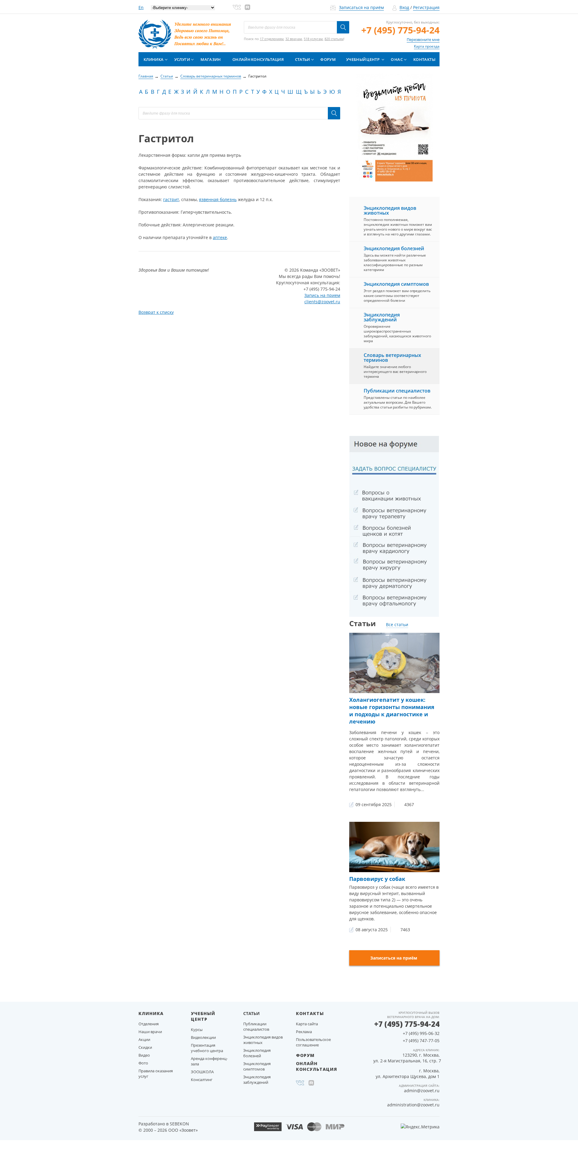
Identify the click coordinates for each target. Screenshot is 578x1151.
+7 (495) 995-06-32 (421, 1033)
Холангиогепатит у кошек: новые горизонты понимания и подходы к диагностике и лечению (391, 710)
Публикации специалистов (397, 390)
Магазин (210, 59)
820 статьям (334, 38)
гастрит (171, 199)
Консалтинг (202, 1079)
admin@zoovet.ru (422, 1090)
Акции (144, 1039)
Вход (404, 7)
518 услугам (313, 38)
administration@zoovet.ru (413, 1105)
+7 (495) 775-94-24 (400, 30)
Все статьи (397, 624)
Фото (143, 1063)
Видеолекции (203, 1037)
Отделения (148, 1023)
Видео (144, 1055)
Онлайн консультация (258, 59)
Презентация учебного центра (207, 1047)
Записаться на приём (361, 7)
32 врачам (293, 38)
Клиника (153, 59)
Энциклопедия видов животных (390, 210)
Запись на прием (322, 295)
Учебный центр (363, 59)
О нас (397, 59)
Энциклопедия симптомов (396, 284)
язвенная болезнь (218, 199)
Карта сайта (307, 1023)
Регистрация (426, 7)
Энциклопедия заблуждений (382, 317)
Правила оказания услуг (155, 1073)
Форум (328, 59)
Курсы (197, 1029)
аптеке (220, 237)
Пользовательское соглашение (313, 1042)
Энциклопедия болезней (394, 248)
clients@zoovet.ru (322, 301)
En (141, 7)
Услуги (182, 59)
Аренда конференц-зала (209, 1061)
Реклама (304, 1031)
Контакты (424, 59)
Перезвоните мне (423, 39)
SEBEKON (179, 1124)
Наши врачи (150, 1031)
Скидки (145, 1047)
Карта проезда (427, 46)
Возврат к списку (156, 312)
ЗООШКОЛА (202, 1071)
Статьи (302, 59)
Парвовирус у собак (377, 878)
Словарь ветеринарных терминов (392, 357)
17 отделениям (272, 38)
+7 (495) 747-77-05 (421, 1040)
